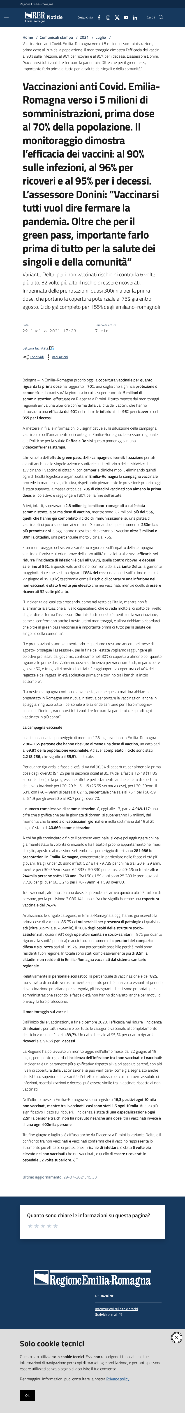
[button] (161, 17)
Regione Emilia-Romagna (36, 4)
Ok (27, 1395)
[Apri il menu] (6, 17)
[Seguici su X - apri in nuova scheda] (115, 17)
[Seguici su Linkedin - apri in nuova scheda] (133, 17)
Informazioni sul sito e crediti (116, 1309)
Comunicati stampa (56, 37)
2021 (84, 37)
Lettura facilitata (36, 348)
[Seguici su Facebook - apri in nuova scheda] (97, 17)
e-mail (113, 1314)
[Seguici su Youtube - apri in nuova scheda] (124, 17)
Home (28, 37)
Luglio (100, 37)
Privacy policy (118, 1379)
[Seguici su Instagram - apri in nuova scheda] (106, 17)
